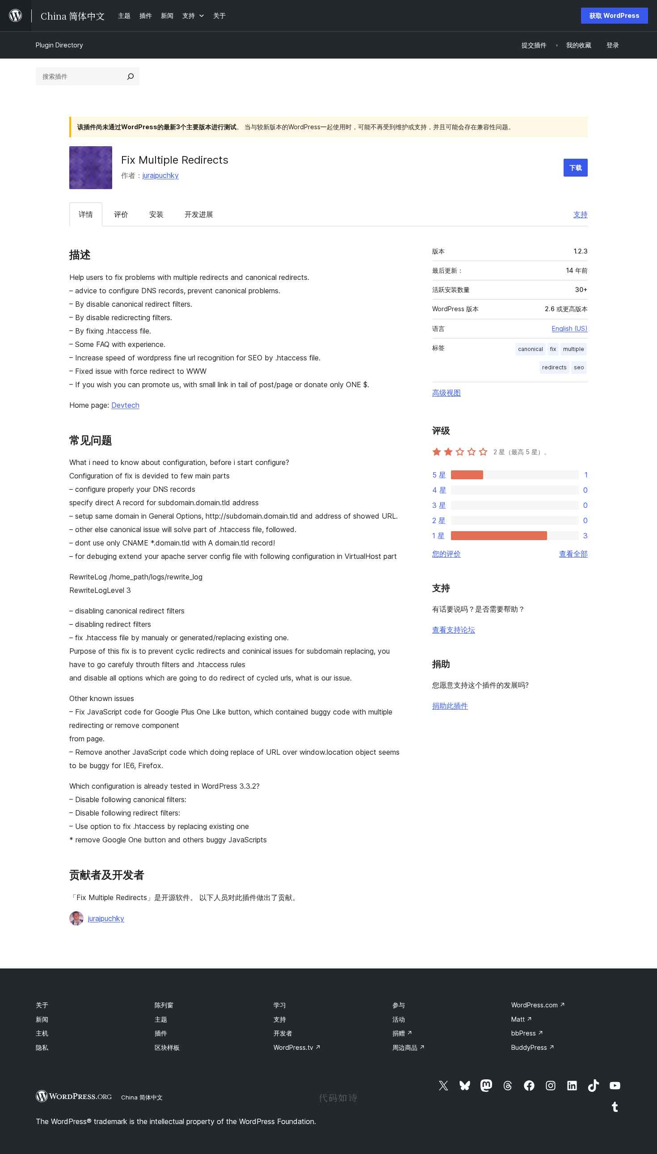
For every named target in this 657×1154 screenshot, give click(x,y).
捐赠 (402, 1033)
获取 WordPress (615, 15)
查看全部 (573, 553)
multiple (573, 349)
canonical (530, 349)
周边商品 (408, 1047)
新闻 (42, 1019)
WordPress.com (538, 1005)
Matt (521, 1019)
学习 (280, 1005)
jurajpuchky (161, 175)
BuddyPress (533, 1047)
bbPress (527, 1033)
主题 (161, 1019)
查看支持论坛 (453, 629)
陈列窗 (164, 1005)
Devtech (125, 405)
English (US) (570, 328)
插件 (161, 1033)
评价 (121, 214)
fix (553, 349)
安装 (156, 214)
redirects (554, 367)
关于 (42, 1005)
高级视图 (446, 392)
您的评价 (446, 553)
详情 (86, 214)
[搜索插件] (130, 76)
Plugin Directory (59, 45)
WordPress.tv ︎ (297, 1047)
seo (579, 367)
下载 (575, 167)
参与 (398, 1005)
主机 (42, 1033)
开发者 (283, 1033)
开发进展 (199, 214)
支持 (580, 214)
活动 (398, 1019)
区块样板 (167, 1047)
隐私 (42, 1047)
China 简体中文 (142, 1097)
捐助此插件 (450, 705)
